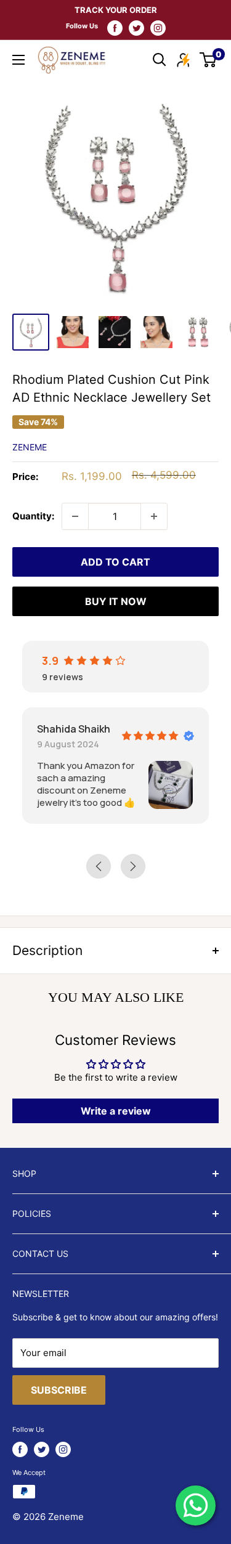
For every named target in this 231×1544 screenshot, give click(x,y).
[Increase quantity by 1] (154, 516)
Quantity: (33, 516)
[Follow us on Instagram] (158, 28)
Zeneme (29, 447)
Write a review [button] (116, 1111)
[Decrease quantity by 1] (75, 516)
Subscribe (59, 1390)
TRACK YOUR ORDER (116, 10)
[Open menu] (18, 60)
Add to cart (115, 562)
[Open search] (159, 60)
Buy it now (116, 601)
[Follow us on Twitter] (136, 28)
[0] (208, 59)
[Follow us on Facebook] (115, 28)
